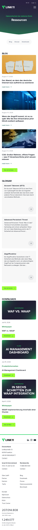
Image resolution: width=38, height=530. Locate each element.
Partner (4, 478)
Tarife (4, 484)
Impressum (5, 494)
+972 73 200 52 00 (8, 466)
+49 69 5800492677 (9, 455)
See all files (7, 424)
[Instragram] (31, 440)
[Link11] (8, 7)
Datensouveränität (26, 484)
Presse (22, 481)
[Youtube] (35, 440)
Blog (10, 42)
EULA (3, 500)
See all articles (8, 170)
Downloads (25, 42)
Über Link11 (5, 475)
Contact (4, 458)
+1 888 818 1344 (25, 466)
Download (7, 336)
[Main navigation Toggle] (35, 7)
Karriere (4, 481)
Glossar (16, 42)
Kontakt (4, 492)
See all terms (8, 288)
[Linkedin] (28, 440)
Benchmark (23, 487)
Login (32, 2)
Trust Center (6, 503)
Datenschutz (6, 497)
